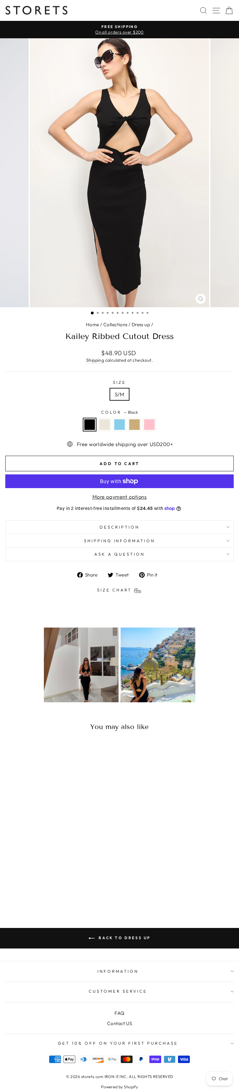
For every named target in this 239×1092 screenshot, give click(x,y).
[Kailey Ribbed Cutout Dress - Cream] (42, 891)
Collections (115, 324)
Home (92, 324)
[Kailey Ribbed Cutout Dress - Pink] (63, 891)
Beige (134, 424)
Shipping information (119, 540)
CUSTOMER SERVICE (118, 991)
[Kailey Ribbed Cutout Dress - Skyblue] (49, 891)
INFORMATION (118, 971)
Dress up (141, 324)
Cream (104, 424)
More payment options (119, 496)
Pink (149, 424)
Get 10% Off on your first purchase (118, 1043)
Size (119, 382)
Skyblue (119, 424)
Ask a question (119, 554)
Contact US (119, 1023)
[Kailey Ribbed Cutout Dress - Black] (35, 891)
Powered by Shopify (119, 1086)
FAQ (119, 1013)
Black (89, 424)
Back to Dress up (124, 937)
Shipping (95, 360)
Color (119, 412)
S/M (119, 394)
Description (119, 527)
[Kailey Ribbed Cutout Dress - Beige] (56, 891)
